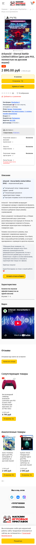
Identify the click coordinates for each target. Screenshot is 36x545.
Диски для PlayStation (18, 9)
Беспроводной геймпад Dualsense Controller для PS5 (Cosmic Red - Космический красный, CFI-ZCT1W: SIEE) (9, 402)
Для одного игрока (18, 111)
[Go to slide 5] (19, 50)
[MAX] (24, 497)
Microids (12, 120)
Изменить (16, 133)
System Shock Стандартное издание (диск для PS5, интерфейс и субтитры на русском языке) (26, 459)
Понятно (18, 541)
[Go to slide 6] (20, 50)
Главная (5, 9)
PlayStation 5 (15, 102)
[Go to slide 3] (16, 50)
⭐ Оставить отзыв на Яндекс (14, 276)
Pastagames (16, 118)
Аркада (9, 109)
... (30, 9)
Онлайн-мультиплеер (10, 114)
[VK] (18, 497)
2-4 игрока (28, 111)
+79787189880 (18, 503)
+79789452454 (18, 507)
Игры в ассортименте (10, 12)
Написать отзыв (9, 362)
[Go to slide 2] (15, 50)
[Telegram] (11, 497)
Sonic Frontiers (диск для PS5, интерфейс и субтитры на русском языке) (8, 457)
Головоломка (17, 109)
